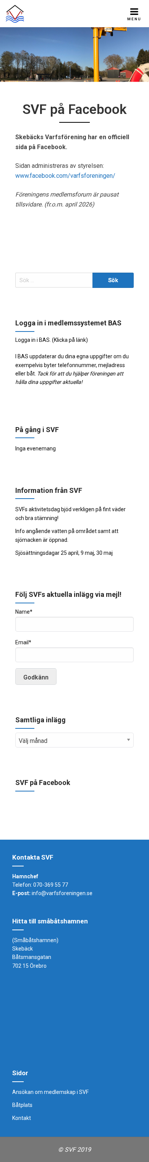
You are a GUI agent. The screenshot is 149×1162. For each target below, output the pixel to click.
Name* (23, 612)
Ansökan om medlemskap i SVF (50, 1092)
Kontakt (21, 1118)
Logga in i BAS (32, 340)
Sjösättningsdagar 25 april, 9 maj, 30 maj (64, 553)
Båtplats (22, 1105)
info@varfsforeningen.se (62, 893)
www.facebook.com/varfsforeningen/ (65, 175)
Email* (23, 642)
